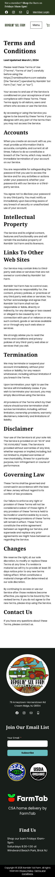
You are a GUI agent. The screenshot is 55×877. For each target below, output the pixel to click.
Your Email (13, 738)
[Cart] (48, 25)
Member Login (41, 12)
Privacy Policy (26, 870)
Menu (36, 25)
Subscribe (27, 752)
